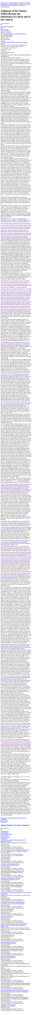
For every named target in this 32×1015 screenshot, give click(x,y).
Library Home (4, 2)
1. (1, 776)
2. (1, 778)
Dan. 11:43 (15, 542)
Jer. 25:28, (16, 405)
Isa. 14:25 (16, 560)
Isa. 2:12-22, (16, 296)
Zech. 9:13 (16, 575)
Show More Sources (6, 39)
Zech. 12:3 (16, 647)
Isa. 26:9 (15, 344)
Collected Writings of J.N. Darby (16, 2)
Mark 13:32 (15, 375)
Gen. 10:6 (15, 523)
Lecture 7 (3, 40)
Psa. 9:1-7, (16, 228)
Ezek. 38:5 (16, 528)
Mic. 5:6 (16, 555)
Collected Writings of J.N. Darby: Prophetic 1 (15, 3)
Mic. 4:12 (15, 677)
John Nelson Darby (7, 35)
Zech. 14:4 (16, 487)
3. (1, 779)
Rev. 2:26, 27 (16, 742)
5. (1, 788)
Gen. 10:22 (16, 548)
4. (1, 782)
